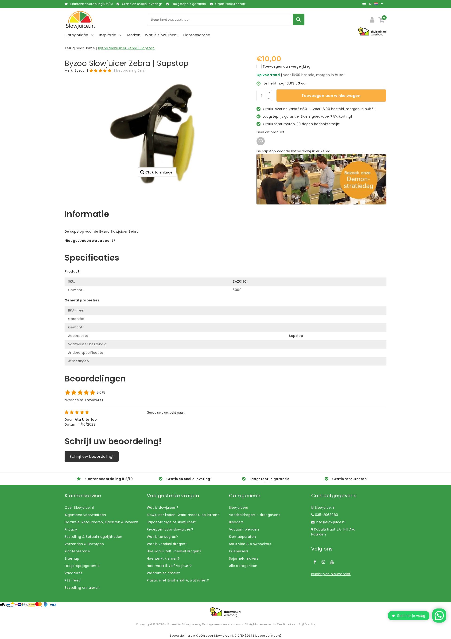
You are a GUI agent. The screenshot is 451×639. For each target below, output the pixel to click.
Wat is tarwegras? (162, 536)
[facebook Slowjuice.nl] (314, 562)
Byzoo (80, 70)
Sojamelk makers (243, 558)
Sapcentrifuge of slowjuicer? (171, 522)
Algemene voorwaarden (85, 514)
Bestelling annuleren (82, 587)
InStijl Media (305, 624)
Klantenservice (77, 551)
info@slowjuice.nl (330, 522)
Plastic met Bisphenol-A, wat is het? (178, 580)
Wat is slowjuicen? (163, 507)
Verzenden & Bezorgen (84, 544)
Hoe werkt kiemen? (163, 558)
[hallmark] (372, 31)
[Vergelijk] (365, 4)
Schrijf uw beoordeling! (92, 456)
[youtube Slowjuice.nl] (331, 562)
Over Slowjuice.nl (79, 507)
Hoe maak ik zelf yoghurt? (169, 565)
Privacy (71, 529)
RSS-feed (73, 580)
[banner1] (321, 179)
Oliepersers (239, 551)
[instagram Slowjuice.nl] (323, 562)
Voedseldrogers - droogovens (254, 514)
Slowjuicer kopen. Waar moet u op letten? (183, 514)
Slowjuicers (238, 507)
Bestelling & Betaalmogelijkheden (93, 536)
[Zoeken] (298, 19)
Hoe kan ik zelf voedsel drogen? (174, 551)
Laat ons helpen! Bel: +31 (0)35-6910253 (98, 245)
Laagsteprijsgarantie (82, 565)
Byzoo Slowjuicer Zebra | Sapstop (126, 48)
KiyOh (200, 635)
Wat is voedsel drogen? (167, 544)
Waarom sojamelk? (163, 573)
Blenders (236, 522)
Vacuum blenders (244, 529)
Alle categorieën (243, 565)
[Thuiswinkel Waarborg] (225, 612)
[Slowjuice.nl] (80, 19)
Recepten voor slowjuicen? (170, 529)
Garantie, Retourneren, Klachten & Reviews (102, 522)
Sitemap (72, 558)
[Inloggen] (372, 19)
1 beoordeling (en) (130, 70)
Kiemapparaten (242, 536)
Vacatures (73, 573)
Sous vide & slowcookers (250, 544)
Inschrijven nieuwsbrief (331, 574)
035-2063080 (326, 514)
